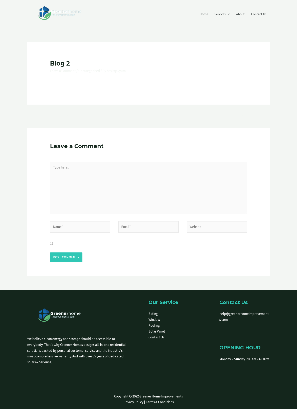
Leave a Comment (63, 71)
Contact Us (156, 337)
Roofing (154, 325)
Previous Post (57, 115)
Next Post (242, 115)
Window (154, 319)
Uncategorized (89, 71)
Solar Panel (156, 331)
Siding (153, 314)
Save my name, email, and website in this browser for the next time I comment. (112, 243)
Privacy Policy (133, 402)
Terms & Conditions (160, 402)
